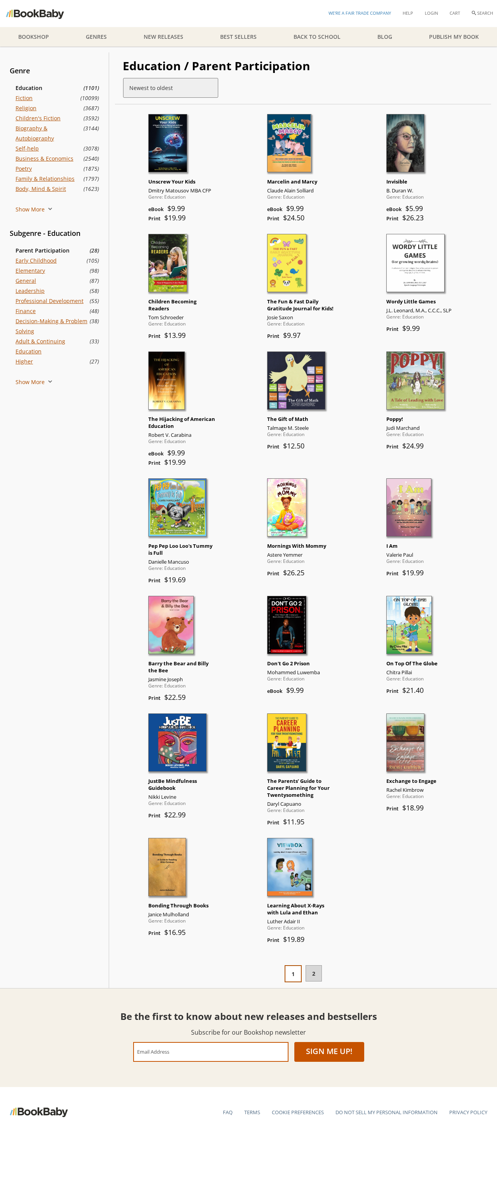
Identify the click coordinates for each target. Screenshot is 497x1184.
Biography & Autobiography (35, 133)
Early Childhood (36, 260)
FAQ (228, 1112)
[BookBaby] (42, 13)
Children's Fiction (38, 118)
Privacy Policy (468, 1112)
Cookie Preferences (298, 1112)
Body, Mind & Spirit (41, 188)
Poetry (24, 168)
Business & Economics (44, 158)
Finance (26, 311)
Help (408, 13)
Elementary (30, 270)
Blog (384, 36)
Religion (26, 108)
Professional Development (49, 301)
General (26, 280)
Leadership (30, 290)
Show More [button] (31, 209)
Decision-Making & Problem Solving (51, 326)
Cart (455, 13)
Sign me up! (329, 1051)
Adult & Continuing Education (40, 346)
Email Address (153, 1051)
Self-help (27, 148)
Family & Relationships (45, 178)
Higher (24, 361)
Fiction (24, 98)
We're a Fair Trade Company (359, 13)
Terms (252, 1112)
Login (431, 13)
